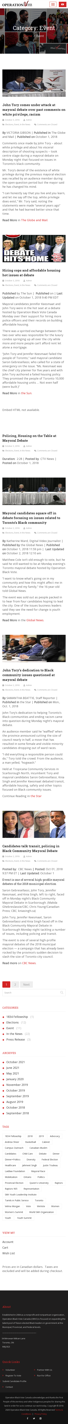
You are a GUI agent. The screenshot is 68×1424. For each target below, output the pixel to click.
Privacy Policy (41, 1414)
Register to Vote (13, 1375)
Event (16, 124)
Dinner (56, 1153)
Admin (29, 120)
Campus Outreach (14, 1147)
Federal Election (50, 1159)
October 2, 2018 (12, 528)
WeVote (41, 1206)
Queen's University (39, 1182)
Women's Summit (14, 1212)
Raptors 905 (11, 1188)
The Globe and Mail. (34, 220)
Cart (5, 1247)
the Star (36, 796)
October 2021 (15, 1062)
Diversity (31, 1159)
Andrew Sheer (12, 1141)
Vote (28, 1206)
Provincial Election (14, 1182)
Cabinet (46, 1141)
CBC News (28, 963)
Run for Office (44, 1375)
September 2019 (17, 1096)
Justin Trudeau (50, 1165)
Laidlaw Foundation (15, 1171)
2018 (30, 1136)
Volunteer (10, 1369)
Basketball (30, 1141)
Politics (41, 1177)
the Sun (26, 393)
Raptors (59, 1182)
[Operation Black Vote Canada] (17, 3)
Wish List (8, 1253)
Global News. (35, 620)
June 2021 (12, 1068)
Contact (9, 1386)
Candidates (10, 1153)
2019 (41, 1136)
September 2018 (17, 1113)
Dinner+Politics (12, 1159)
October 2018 (15, 1107)
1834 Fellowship (17, 1017)
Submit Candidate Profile (14, 1381)
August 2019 (14, 1102)
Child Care (27, 1153)
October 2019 (15, 1090)
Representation (31, 1188)
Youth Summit (24, 1217)
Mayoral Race (38, 1171)
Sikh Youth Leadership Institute (21, 1194)
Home (28, 36)
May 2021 (12, 1073)
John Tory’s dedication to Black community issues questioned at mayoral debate (28, 675)
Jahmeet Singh (29, 1165)
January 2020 (15, 1079)
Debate (42, 1153)
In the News (25, 124)
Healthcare (10, 1165)
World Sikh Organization (41, 1212)
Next (26, 984)
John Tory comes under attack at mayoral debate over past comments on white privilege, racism (33, 109)
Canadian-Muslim (38, 1147)
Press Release (15, 1039)
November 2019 (17, 1085)
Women (55, 1206)
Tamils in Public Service (17, 1200)
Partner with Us (44, 1369)
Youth (8, 1217)
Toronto (39, 1200)
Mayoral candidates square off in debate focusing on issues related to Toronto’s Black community (31, 518)
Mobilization (11, 1177)
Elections (9, 124)
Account (7, 1242)
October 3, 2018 (12, 120)
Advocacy (55, 1136)
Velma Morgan (12, 1206)
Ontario (27, 1177)
